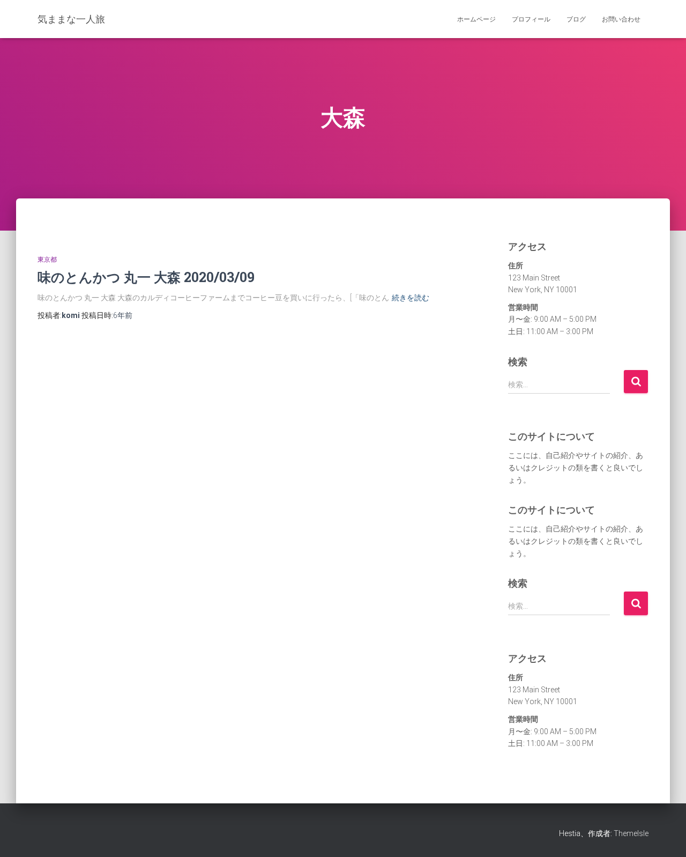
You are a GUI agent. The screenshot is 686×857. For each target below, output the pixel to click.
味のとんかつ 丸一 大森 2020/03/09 (146, 277)
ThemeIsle (631, 833)
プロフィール (531, 19)
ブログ (576, 19)
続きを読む (410, 297)
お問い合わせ (621, 19)
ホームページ (476, 19)
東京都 (47, 259)
